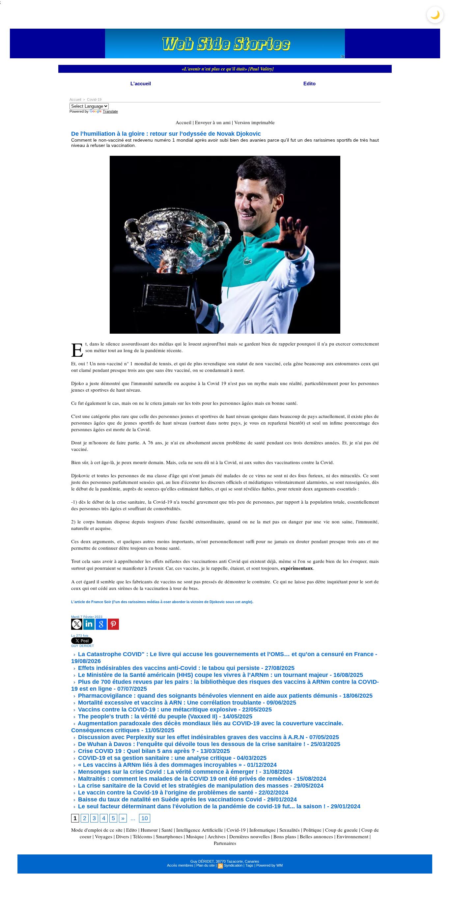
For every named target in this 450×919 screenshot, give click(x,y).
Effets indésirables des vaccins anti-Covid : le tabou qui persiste (168, 668)
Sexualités (289, 829)
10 (144, 818)
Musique (195, 836)
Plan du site (205, 865)
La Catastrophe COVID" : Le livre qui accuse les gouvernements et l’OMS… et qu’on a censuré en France (225, 654)
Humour (149, 829)
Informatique (262, 829)
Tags (249, 865)
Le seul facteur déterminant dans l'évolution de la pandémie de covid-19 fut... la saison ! (200, 806)
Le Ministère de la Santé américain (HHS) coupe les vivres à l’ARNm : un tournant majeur (202, 675)
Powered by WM (269, 865)
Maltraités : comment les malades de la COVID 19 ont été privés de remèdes (183, 778)
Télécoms (142, 836)
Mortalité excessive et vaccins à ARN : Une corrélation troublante (168, 702)
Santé (167, 829)
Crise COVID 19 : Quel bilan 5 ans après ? (135, 751)
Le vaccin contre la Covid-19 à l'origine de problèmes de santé (164, 792)
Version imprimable (254, 122)
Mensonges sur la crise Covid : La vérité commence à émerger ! (167, 771)
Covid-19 (94, 99)
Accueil (75, 99)
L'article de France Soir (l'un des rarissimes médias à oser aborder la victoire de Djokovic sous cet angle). (162, 602)
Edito (309, 83)
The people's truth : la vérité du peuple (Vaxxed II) (146, 716)
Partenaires (225, 843)
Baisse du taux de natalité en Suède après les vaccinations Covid (169, 799)
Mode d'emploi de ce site (97, 829)
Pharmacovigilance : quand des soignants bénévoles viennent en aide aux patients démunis (207, 695)
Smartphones (169, 836)
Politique (312, 829)
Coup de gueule (341, 829)
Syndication (233, 865)
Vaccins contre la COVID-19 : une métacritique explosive (156, 709)
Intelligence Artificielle (199, 829)
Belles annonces (316, 836)
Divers (122, 836)
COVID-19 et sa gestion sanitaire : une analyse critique (154, 758)
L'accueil (140, 83)
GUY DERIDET (82, 646)
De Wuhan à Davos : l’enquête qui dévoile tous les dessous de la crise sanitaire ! (190, 744)
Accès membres (180, 865)
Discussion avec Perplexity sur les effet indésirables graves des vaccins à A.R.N (190, 737)
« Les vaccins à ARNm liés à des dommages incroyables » (159, 765)
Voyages (103, 836)
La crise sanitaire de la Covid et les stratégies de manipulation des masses (182, 785)
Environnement (352, 836)
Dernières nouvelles (249, 836)
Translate (110, 111)
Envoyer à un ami (213, 122)
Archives (217, 836)
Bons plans (284, 836)
